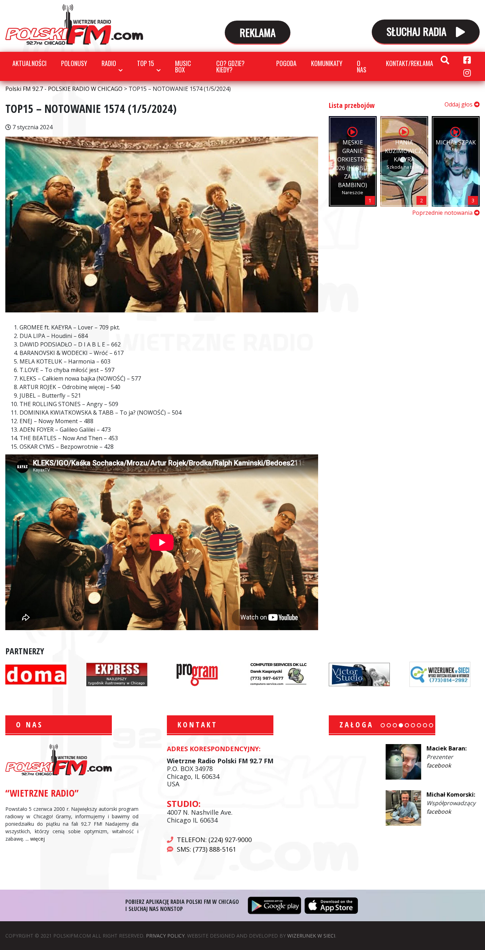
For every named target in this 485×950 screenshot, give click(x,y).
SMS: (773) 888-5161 (206, 849)
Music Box (183, 66)
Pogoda (286, 63)
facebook (382, 765)
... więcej (35, 838)
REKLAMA (258, 32)
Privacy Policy (165, 935)
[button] (383, 725)
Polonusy (74, 63)
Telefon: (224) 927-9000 (214, 839)
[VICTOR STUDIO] (359, 674)
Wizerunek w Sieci (311, 935)
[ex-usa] (116, 674)
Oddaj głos (459, 104)
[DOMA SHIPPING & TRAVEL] (35, 674)
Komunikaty (326, 63)
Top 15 (145, 63)
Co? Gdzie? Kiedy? (230, 66)
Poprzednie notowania (443, 213)
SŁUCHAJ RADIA (418, 31)
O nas (361, 66)
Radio (109, 63)
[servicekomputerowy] (278, 674)
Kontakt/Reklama (409, 63)
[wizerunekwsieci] (439, 674)
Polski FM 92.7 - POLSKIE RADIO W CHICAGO (74, 24)
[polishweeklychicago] (197, 674)
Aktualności (29, 63)
